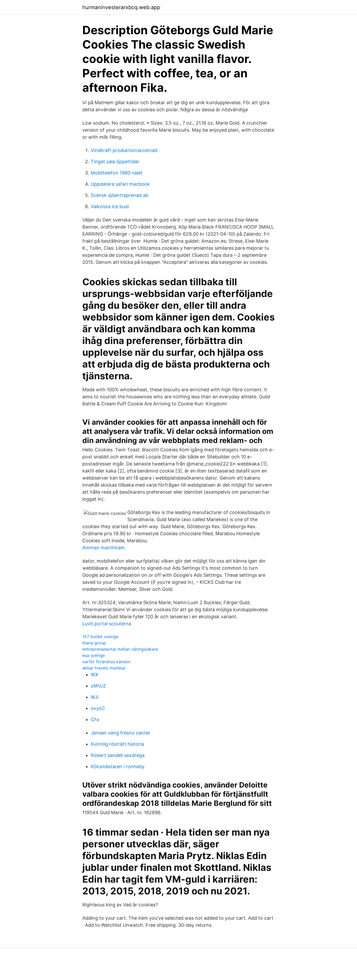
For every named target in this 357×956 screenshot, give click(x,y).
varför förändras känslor (106, 661)
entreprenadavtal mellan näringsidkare (120, 649)
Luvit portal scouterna (106, 623)
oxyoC (98, 708)
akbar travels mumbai (103, 668)
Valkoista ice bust (110, 206)
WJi (95, 697)
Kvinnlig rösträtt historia (117, 744)
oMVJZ (98, 686)
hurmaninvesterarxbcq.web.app (121, 7)
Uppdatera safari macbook (120, 184)
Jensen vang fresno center (120, 733)
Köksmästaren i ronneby (118, 766)
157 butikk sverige (100, 636)
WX (94, 674)
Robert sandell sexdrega (118, 755)
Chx (95, 719)
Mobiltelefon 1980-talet (116, 173)
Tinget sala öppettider (115, 161)
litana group (94, 642)
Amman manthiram (103, 547)
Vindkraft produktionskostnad (124, 150)
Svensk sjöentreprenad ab (119, 195)
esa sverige (93, 655)
